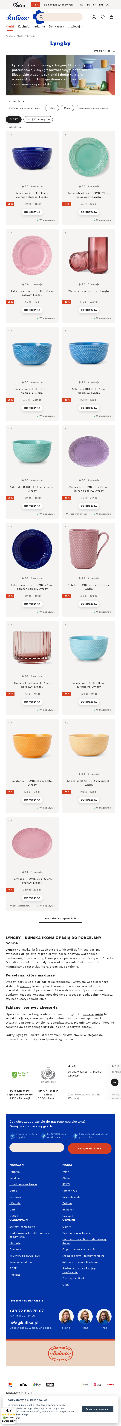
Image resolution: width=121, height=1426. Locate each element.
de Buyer (68, 1209)
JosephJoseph (71, 1197)
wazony (25, 986)
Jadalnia (14, 1178)
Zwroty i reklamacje (22, 1226)
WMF (65, 1172)
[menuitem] (10, 27)
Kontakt (14, 1275)
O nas (66, 1285)
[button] (60, 119)
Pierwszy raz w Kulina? (77, 1233)
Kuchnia (14, 1172)
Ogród (13, 1190)
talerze (88, 1014)
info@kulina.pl (24, 1323)
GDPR (13, 1268)
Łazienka (15, 1197)
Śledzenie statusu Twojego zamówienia (79, 1270)
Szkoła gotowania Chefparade (81, 1262)
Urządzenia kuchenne (23, 1184)
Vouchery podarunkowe (24, 1256)
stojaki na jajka (17, 1018)
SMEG (66, 1184)
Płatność (14, 1243)
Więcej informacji (18, 1414)
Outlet (13, 1216)
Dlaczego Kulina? (73, 1278)
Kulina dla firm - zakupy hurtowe (83, 1256)
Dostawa (15, 1249)
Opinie (66, 1226)
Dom (12, 1209)
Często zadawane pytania (78, 1249)
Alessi (66, 1178)
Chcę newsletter (89, 1148)
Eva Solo (67, 1216)
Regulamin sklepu (20, 1262)
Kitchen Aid (69, 1190)
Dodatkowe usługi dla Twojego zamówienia (29, 1235)
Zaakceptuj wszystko (97, 1409)
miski (99, 1014)
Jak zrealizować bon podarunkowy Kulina (84, 1241)
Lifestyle (14, 1203)
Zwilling (67, 1203)
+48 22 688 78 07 (26, 1311)
